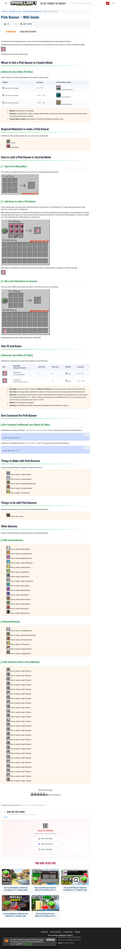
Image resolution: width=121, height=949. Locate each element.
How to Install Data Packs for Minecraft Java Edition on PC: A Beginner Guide (45, 915)
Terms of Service (55, 932)
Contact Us (44, 932)
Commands (11, 32)
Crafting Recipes (28, 32)
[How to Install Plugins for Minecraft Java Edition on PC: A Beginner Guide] (75, 877)
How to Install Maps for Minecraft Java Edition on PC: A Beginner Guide (15, 915)
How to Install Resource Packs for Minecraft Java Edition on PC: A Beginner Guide (45, 889)
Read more (28, 944)
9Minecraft (59, 943)
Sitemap (77, 932)
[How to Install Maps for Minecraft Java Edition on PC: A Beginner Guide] (16, 903)
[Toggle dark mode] (113, 3)
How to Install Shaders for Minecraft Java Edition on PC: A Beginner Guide (16, 889)
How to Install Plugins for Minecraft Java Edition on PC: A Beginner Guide (75, 889)
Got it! (50, 940)
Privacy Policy (68, 932)
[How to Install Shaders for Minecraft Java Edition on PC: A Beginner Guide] (16, 877)
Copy (86, 435)
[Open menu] (6, 3)
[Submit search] (107, 3)
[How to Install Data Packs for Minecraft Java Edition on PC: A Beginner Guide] (45, 903)
